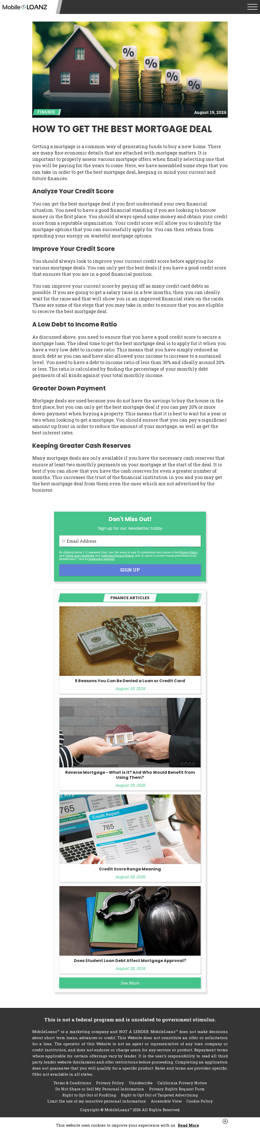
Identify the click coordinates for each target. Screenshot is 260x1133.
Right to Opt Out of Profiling (89, 1094)
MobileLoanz (25, 7)
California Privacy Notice (117, 555)
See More (130, 983)
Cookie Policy (199, 1101)
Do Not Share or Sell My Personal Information (99, 1088)
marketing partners (102, 559)
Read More (188, 1125)
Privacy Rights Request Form (177, 1088)
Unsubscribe (141, 1082)
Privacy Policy (189, 552)
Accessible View (166, 1101)
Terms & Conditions (72, 1082)
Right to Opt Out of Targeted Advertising (159, 1094)
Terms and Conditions (79, 555)
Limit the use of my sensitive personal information (96, 1101)
